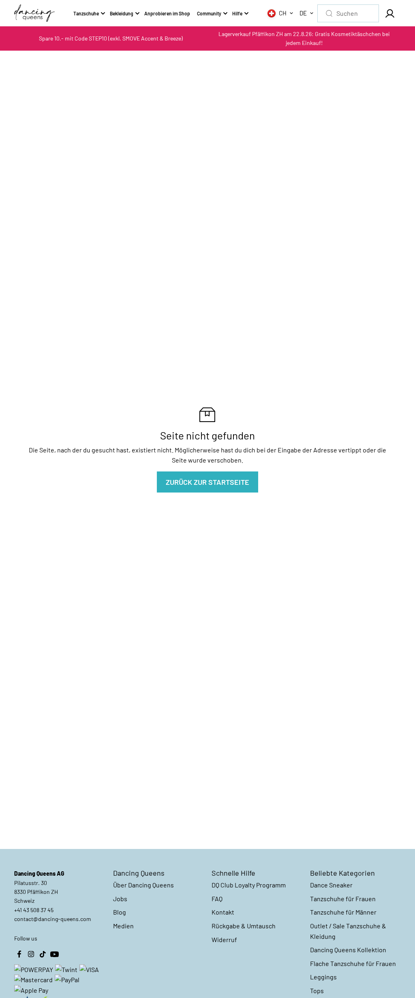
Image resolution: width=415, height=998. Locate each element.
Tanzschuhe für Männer (343, 912)
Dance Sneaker (331, 885)
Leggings (323, 977)
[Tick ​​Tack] (42, 954)
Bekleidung (121, 13)
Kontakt (223, 912)
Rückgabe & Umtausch (244, 926)
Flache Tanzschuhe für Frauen (353, 963)
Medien (123, 926)
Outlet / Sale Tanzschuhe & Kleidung (348, 931)
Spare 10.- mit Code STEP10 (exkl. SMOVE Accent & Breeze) (111, 38)
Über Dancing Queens (143, 885)
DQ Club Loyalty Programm (249, 885)
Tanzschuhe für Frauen (343, 898)
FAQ (217, 898)
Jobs (120, 898)
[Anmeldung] (390, 13)
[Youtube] (54, 954)
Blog (119, 912)
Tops (317, 990)
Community (209, 13)
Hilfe (237, 13)
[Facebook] (19, 954)
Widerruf (224, 939)
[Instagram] (31, 954)
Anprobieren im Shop (167, 13)
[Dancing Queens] (34, 13)
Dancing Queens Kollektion (348, 949)
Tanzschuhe (86, 13)
